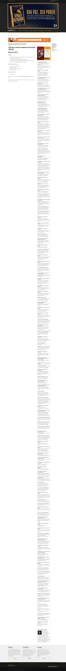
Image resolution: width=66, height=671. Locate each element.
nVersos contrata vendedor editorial (43, 185)
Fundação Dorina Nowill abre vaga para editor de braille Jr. (43, 573)
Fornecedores (25, 621)
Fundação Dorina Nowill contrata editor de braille (43, 428)
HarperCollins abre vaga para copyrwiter (42, 311)
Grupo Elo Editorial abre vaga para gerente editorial (43, 300)
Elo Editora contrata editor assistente (43, 396)
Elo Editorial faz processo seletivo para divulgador (44, 136)
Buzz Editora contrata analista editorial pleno (42, 344)
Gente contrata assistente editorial (43, 462)
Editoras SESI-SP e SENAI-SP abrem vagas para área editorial (43, 556)
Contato (57, 2)
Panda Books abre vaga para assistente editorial (42, 406)
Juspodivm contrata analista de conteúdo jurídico (43, 563)
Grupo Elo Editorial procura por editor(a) (43, 152)
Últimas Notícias (25, 5)
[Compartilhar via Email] (16, 27)
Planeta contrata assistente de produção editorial (42, 277)
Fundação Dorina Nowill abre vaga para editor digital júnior (43, 360)
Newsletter (39, 621)
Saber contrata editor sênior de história (43, 467)
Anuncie (51, 2)
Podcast (45, 5)
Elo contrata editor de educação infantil (43, 230)
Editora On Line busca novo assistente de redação (44, 106)
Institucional (47, 2)
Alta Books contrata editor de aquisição (42, 442)
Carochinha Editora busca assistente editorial (43, 39)
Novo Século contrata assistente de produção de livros (43, 532)
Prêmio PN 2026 (24, 2)
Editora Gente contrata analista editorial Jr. (43, 192)
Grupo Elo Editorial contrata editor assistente (43, 261)
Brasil (17, 25)
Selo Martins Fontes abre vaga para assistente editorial (43, 147)
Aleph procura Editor (41, 365)
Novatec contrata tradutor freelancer (44, 401)
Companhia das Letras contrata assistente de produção (43, 514)
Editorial (9, 20)
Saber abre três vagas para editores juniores (43, 482)
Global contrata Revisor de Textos (43, 372)
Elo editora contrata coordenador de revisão (43, 198)
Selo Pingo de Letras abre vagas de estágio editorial (43, 118)
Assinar (44, 633)
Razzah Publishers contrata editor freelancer (43, 381)
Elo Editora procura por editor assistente (42, 203)
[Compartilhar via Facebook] (9, 27)
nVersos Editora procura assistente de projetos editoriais (44, 89)
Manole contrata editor (41, 317)
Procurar (14, 633)
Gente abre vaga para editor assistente (44, 546)
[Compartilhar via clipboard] (17, 27)
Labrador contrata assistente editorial (44, 568)
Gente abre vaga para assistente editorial (43, 597)
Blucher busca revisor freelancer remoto (43, 45)
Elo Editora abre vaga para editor (43, 123)
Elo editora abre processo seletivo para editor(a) (43, 58)
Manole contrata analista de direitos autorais (43, 97)
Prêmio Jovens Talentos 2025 (32, 2)
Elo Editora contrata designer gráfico (43, 305)
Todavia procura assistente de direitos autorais (44, 422)
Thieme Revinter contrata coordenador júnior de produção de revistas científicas (43, 333)
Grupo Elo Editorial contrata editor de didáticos (43, 236)
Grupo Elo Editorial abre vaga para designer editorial (43, 248)
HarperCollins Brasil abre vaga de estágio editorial (43, 452)
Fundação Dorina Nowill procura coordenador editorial (43, 492)
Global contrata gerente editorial (43, 293)
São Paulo (12, 25)
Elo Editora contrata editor (42, 208)
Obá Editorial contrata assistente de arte (43, 584)
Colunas (30, 5)
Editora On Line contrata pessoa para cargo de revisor (44, 112)
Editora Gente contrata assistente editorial (43, 416)
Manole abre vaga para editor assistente (42, 326)
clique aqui (43, 615)
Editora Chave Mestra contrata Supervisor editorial (42, 355)
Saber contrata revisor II (42, 474)
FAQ (54, 2)
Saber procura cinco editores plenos (43, 477)
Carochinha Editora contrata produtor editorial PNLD (44, 174)
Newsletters (19, 2)
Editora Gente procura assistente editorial (43, 266)
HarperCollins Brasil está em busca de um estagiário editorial (44, 52)
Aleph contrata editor (41, 550)
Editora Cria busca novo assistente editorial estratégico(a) (43, 70)
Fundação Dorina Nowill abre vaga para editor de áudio (43, 433)
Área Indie (20, 5)
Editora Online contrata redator (43, 351)
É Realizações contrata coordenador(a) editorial (44, 338)
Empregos (49, 5)
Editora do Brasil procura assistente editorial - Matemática (43, 592)
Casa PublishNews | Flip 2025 (41, 2)
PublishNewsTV (41, 5)
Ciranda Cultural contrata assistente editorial (43, 282)
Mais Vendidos (35, 5)
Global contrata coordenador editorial (44, 391)
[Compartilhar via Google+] (12, 27)
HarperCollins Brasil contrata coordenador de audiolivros (42, 83)
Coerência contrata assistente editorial (44, 588)
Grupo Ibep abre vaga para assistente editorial (44, 503)
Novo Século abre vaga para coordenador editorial (42, 77)
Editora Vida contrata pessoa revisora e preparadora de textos (44, 385)
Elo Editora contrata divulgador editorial (43, 220)
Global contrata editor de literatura (43, 181)
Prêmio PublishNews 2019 (28, 638)
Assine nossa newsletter (11, 0)
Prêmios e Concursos (11, 9)
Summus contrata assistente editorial (44, 168)
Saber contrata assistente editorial (43, 486)
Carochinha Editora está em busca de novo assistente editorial (43, 63)
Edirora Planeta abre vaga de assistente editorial (42, 446)
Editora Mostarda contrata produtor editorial (43, 164)
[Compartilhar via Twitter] (14, 27)
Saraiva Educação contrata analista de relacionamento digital (44, 526)
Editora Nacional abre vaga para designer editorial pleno (43, 213)
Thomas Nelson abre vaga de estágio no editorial (43, 437)
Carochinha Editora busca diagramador (42, 131)
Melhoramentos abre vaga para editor (44, 321)
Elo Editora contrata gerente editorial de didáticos (43, 253)
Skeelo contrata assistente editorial (43, 507)
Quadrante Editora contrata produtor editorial (43, 537)
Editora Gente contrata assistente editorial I (43, 288)
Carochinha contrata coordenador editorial (43, 520)
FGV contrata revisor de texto (42, 578)
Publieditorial (16, 9)
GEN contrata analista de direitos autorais (43, 158)
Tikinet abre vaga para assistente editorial (43, 498)
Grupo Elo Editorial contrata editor (43, 242)
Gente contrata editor (41, 456)
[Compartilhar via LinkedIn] (10, 27)
